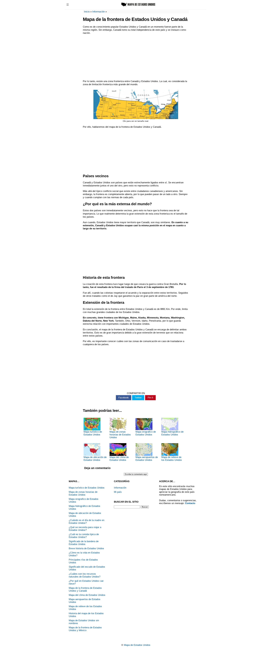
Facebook (123, 397)
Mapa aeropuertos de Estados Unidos (147, 458)
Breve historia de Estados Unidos (86, 548)
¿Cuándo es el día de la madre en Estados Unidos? (86, 521)
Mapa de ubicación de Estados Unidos (95, 458)
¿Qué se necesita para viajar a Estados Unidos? (85, 528)
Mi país (118, 492)
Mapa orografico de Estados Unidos (146, 433)
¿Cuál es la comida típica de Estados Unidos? (84, 535)
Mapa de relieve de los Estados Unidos (171, 458)
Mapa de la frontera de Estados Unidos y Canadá (85, 589)
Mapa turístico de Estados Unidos (93, 433)
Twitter (138, 397)
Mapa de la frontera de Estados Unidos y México (85, 629)
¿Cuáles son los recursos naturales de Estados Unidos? (84, 575)
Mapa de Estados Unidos (137, 645)
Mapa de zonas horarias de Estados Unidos (120, 434)
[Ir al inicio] (138, 6)
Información (98, 11)
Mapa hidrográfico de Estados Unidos (172, 433)
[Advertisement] (136, 57)
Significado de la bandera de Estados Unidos (84, 543)
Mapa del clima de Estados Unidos (119, 458)
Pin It (150, 397)
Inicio (87, 11)
